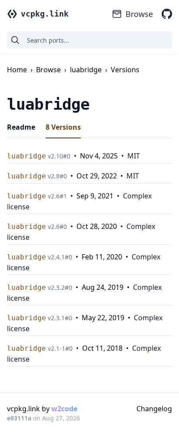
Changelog (154, 408)
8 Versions (63, 127)
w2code (64, 408)
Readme (21, 127)
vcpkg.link (45, 13)
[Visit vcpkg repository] (167, 14)
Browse (139, 14)
